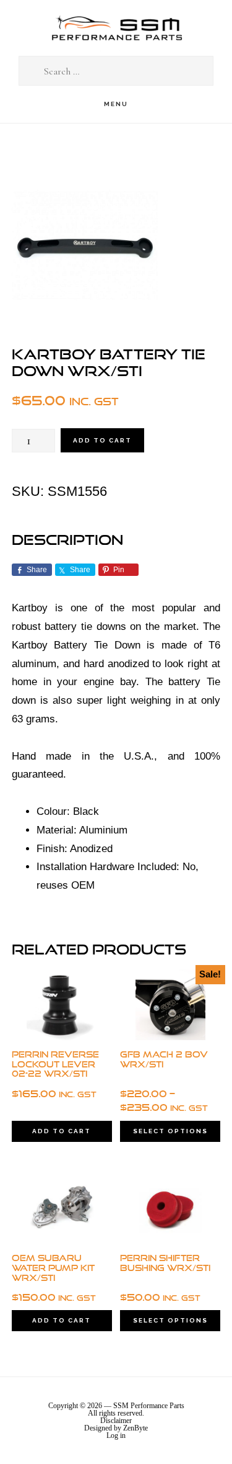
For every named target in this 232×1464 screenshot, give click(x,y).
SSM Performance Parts (116, 28)
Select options (170, 1131)
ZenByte (135, 1428)
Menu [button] (116, 104)
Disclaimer (116, 1420)
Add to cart (102, 440)
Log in (116, 1435)
